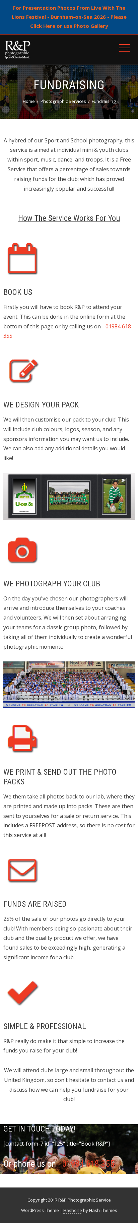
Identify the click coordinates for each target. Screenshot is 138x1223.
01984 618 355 (88, 1164)
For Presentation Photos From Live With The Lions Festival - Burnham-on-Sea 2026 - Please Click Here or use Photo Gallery (69, 16)
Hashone (72, 1210)
